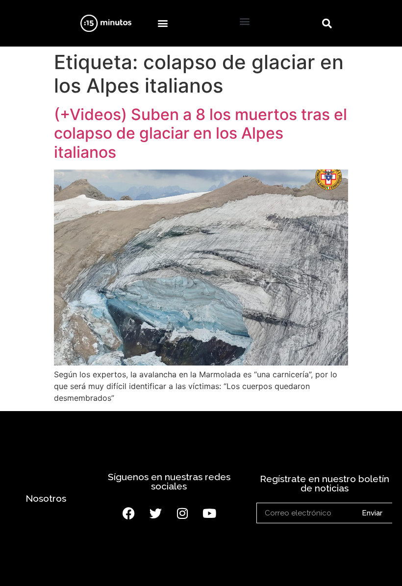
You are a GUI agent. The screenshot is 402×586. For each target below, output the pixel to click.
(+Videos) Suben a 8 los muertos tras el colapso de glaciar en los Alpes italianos (200, 133)
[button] (162, 23)
